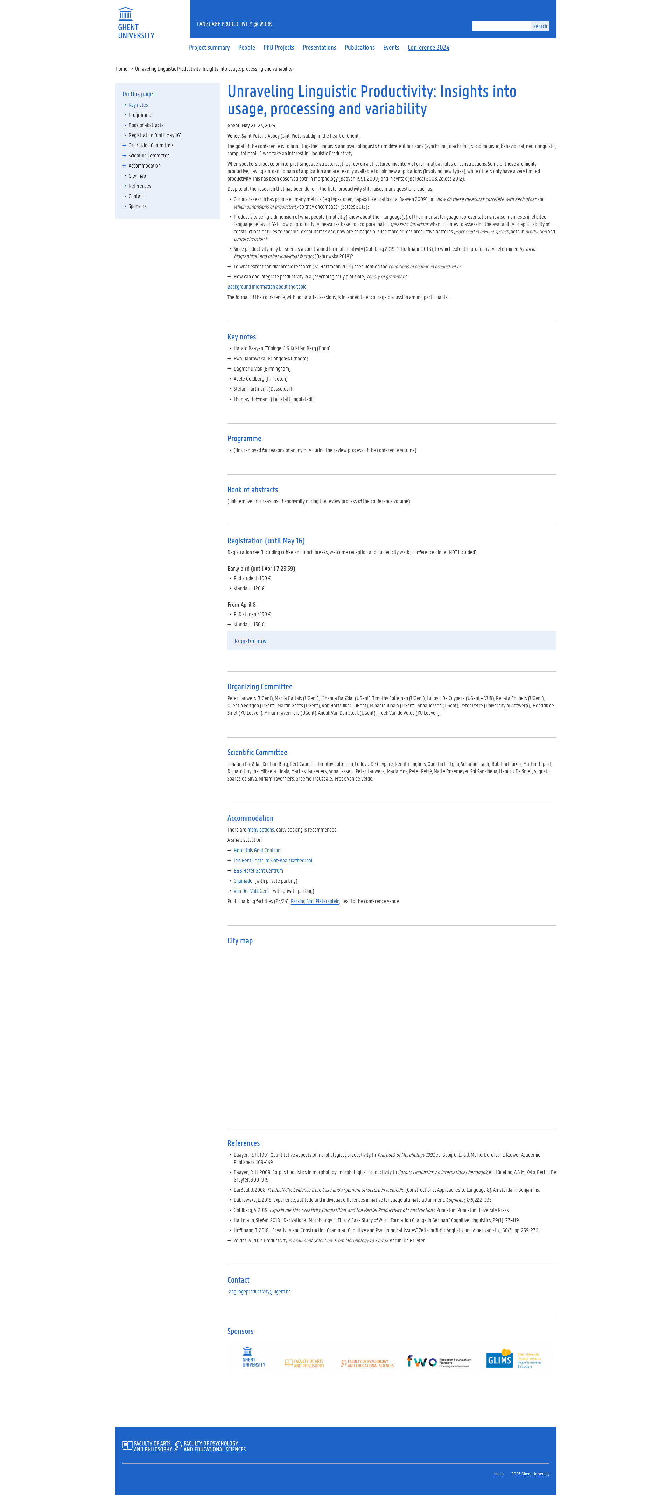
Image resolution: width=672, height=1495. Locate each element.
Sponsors (138, 206)
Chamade (243, 880)
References (140, 185)
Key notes (138, 104)
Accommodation (145, 165)
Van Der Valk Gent (251, 890)
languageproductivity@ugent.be (259, 1291)
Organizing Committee (151, 145)
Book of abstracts (146, 124)
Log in (498, 1473)
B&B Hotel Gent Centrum (258, 870)
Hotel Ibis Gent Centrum (258, 850)
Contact (136, 195)
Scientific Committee (149, 155)
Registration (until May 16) (155, 135)
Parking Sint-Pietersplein (315, 900)
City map (137, 175)
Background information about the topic (266, 286)
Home (121, 68)
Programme (140, 114)
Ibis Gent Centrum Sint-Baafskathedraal (273, 860)
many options (260, 829)
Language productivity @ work (234, 23)
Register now (250, 640)
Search (540, 25)
